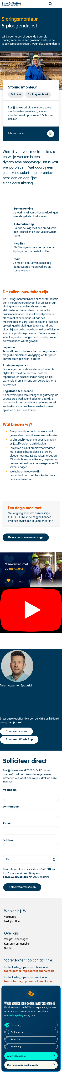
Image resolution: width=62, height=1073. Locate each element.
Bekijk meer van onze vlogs (25, 537)
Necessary (16, 1025)
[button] (58, 4)
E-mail (7, 823)
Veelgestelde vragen (16, 939)
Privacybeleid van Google (22, 873)
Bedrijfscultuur (12, 921)
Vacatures (10, 917)
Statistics (15, 1039)
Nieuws (8, 948)
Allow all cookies (16, 1056)
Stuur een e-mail (16, 731)
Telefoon (8, 840)
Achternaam (11, 806)
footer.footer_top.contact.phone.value (29, 971)
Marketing (16, 1046)
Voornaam (10, 790)
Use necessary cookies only (22, 1065)
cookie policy (15, 1015)
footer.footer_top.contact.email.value (28, 981)
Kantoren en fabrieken (17, 944)
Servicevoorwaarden (15, 877)
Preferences (17, 1032)
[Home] (11, 4)
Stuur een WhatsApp (19, 739)
